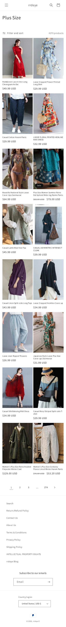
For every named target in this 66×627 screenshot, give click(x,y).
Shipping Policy (14, 547)
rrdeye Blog (12, 561)
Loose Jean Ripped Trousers (14, 356)
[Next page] (54, 487)
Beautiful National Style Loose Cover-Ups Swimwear (15, 193)
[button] (6, 5)
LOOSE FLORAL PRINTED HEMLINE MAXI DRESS (48, 138)
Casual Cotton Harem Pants (14, 137)
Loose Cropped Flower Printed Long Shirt (46, 83)
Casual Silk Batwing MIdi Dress (15, 411)
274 (46, 487)
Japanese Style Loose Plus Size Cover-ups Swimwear (47, 357)
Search (9, 503)
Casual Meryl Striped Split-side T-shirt (48, 412)
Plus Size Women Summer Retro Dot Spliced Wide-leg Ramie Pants (48, 193)
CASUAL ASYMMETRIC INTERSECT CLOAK (47, 249)
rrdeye (35, 621)
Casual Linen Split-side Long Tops (17, 303)
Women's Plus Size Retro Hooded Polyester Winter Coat (16, 467)
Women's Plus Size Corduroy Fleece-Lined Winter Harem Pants (48, 467)
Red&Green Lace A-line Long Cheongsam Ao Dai (14, 83)
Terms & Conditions (16, 532)
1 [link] (11, 487)
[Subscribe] (49, 582)
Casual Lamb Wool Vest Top (14, 248)
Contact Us (12, 517)
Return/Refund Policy (17, 510)
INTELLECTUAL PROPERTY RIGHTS (23, 554)
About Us (11, 525)
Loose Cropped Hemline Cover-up (48, 303)
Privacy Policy (13, 539)
